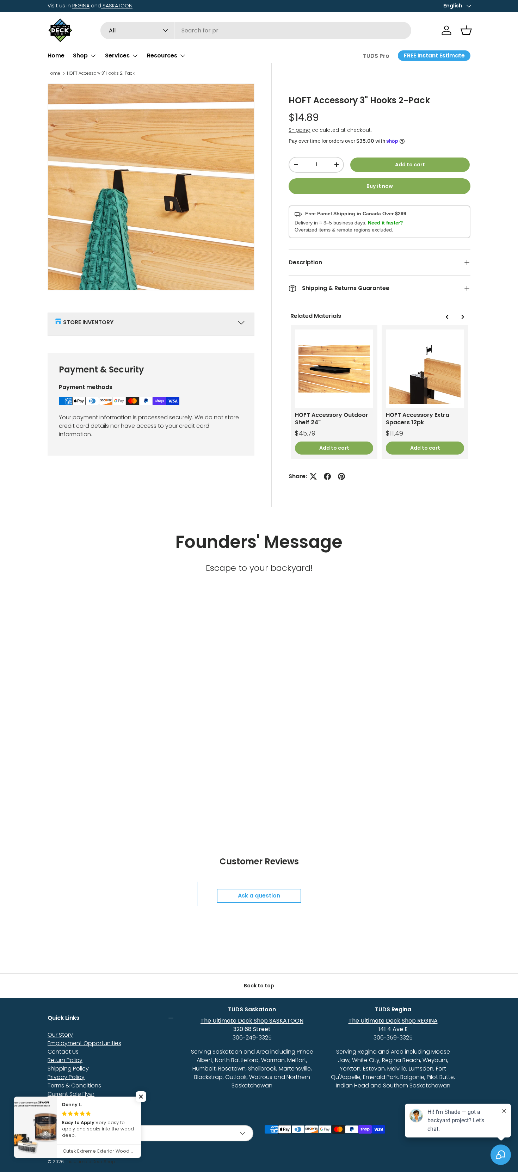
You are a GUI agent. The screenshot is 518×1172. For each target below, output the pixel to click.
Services (117, 55)
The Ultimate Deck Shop (90, 1162)
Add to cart (410, 164)
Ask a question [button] (259, 896)
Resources (162, 55)
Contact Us (63, 1052)
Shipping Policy (68, 1069)
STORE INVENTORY (88, 322)
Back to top (259, 985)
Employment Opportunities (84, 1043)
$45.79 (305, 433)
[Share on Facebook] (327, 476)
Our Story (60, 1035)
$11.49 (394, 433)
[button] (466, 30)
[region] (379, 392)
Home (56, 55)
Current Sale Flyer (71, 1094)
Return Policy (65, 1060)
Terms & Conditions (74, 1085)
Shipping (299, 130)
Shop (80, 55)
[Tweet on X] (313, 476)
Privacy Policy (66, 1077)
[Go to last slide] (447, 316)
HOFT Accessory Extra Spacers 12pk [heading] (417, 418)
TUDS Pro (376, 56)
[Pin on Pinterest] (341, 476)
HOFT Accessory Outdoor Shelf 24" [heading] (331, 418)
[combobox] (256, 30)
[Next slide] (462, 316)
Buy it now (379, 186)
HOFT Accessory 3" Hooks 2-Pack (101, 73)
